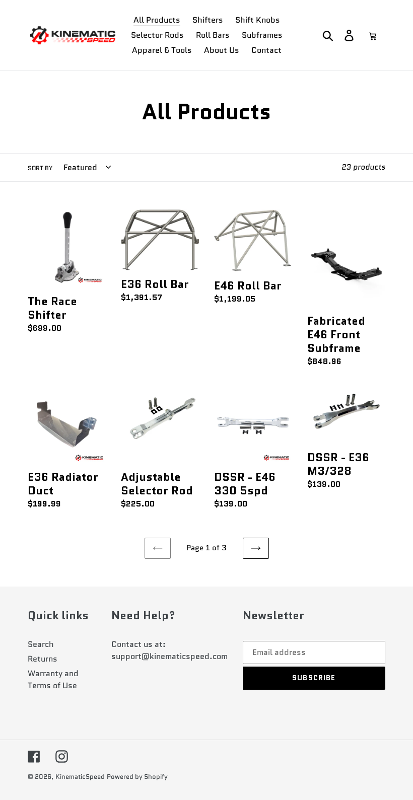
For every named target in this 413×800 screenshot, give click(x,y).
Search (41, 644)
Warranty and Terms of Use (53, 679)
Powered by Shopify (137, 776)
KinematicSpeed (80, 776)
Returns (42, 659)
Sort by (40, 168)
